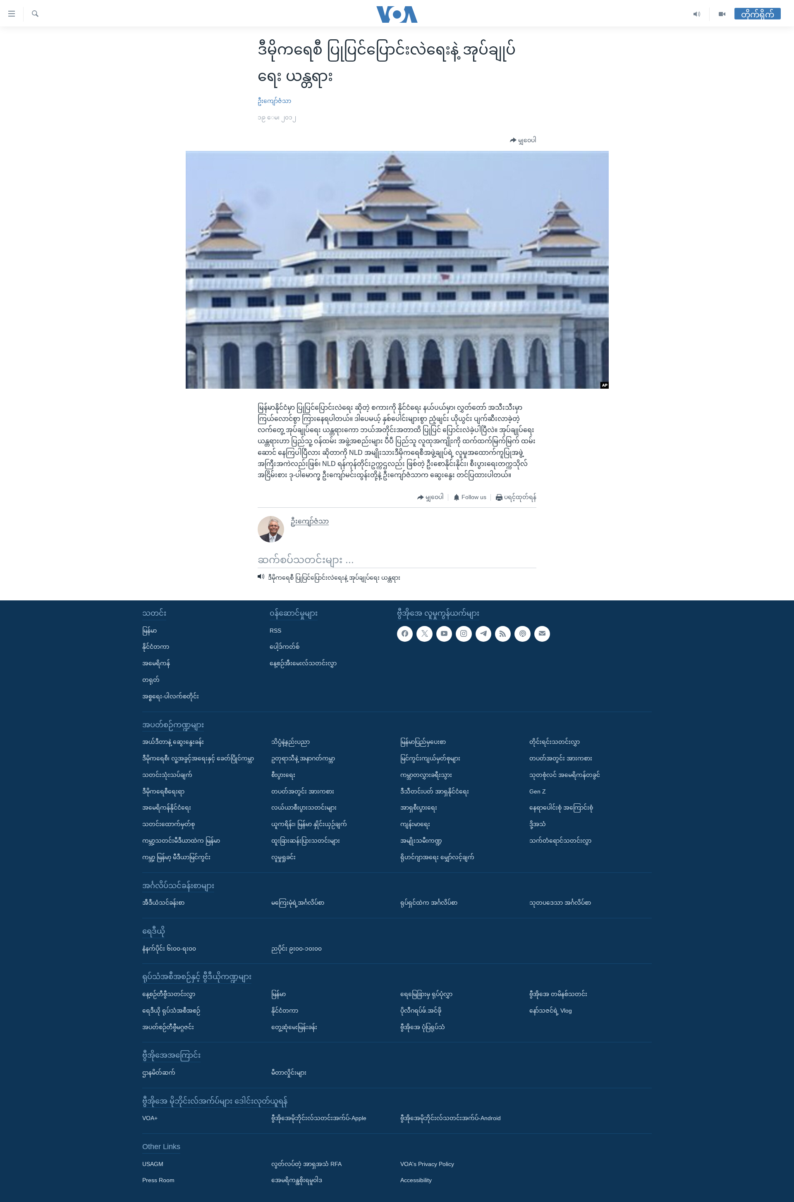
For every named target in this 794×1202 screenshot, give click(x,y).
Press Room (158, 1180)
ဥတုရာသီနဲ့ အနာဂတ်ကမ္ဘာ (303, 758)
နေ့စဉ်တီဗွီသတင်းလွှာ (168, 994)
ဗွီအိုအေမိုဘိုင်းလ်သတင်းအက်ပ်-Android (450, 1118)
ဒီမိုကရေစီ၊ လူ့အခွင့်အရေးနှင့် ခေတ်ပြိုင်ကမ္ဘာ (198, 758)
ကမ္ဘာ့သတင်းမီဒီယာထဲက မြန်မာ (181, 840)
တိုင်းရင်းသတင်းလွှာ (554, 741)
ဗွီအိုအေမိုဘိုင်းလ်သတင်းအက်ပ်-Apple (318, 1118)
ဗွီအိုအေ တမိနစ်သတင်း (558, 994)
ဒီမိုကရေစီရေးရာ (163, 791)
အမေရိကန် (156, 663)
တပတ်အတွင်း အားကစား (302, 791)
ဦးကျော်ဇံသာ (274, 101)
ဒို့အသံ (537, 824)
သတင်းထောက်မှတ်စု (168, 824)
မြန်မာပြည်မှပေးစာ (423, 741)
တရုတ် (151, 679)
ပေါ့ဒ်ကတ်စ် (284, 646)
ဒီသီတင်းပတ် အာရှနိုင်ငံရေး (434, 791)
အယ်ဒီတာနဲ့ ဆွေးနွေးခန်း (173, 741)
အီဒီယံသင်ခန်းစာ (163, 902)
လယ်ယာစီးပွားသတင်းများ (304, 807)
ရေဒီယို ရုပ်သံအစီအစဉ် (171, 1010)
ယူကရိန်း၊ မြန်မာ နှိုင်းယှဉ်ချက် (309, 824)
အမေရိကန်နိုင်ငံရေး (166, 807)
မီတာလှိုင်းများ (288, 1072)
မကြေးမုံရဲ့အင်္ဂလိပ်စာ (297, 902)
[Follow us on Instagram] (463, 634)
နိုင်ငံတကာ (155, 646)
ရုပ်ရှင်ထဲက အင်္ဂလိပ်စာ (428, 902)
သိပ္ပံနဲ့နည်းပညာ (290, 741)
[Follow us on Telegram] (483, 634)
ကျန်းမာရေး (415, 824)
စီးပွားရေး (283, 775)
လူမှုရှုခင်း (283, 857)
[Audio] (697, 14)
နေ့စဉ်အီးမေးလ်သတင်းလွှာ (303, 663)
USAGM (152, 1164)
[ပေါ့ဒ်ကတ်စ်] (522, 634)
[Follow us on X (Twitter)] (424, 634)
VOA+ (150, 1118)
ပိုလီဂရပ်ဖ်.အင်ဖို (420, 1010)
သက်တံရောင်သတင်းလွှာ (560, 840)
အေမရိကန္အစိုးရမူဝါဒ (296, 1180)
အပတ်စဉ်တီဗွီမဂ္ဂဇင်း (168, 1026)
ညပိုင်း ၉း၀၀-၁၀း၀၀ (296, 948)
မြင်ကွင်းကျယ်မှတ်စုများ (430, 758)
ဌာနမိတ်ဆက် (158, 1072)
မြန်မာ (149, 630)
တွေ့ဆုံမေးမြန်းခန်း (294, 1026)
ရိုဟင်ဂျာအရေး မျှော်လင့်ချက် (437, 857)
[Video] (722, 14)
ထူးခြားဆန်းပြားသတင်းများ (305, 840)
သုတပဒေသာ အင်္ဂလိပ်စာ (560, 902)
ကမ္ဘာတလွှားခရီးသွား (426, 775)
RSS (275, 630)
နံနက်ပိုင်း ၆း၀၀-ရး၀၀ (169, 948)
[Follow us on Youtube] (444, 634)
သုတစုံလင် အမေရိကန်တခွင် (564, 775)
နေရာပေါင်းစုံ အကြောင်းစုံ (561, 807)
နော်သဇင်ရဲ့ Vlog (550, 1010)
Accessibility (416, 1180)
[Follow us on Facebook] (405, 634)
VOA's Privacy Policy (427, 1164)
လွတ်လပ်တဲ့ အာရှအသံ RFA (306, 1164)
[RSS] (503, 634)
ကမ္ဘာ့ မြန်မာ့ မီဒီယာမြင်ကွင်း (176, 857)
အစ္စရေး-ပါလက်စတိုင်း (170, 696)
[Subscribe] (542, 634)
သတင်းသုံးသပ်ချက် (167, 775)
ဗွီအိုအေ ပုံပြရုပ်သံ (422, 1026)
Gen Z (537, 791)
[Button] (523, 140)
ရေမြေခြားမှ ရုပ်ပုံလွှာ (426, 994)
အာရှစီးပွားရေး (418, 807)
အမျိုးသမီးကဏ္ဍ (421, 840)
